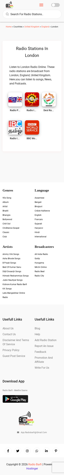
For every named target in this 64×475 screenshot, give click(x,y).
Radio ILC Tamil (32, 110)
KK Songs (7, 288)
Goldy (37, 258)
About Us (8, 328)
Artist (5, 206)
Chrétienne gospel (11, 228)
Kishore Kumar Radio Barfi (15, 284)
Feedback (40, 351)
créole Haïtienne (42, 211)
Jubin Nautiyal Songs (13, 280)
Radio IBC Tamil (15, 138)
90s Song (7, 198)
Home (8, 27)
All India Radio (41, 254)
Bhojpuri (38, 206)
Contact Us (9, 334)
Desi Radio (49, 110)
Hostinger (32, 468)
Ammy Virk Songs (11, 254)
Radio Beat (40, 271)
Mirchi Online (41, 267)
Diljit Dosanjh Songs (12, 271)
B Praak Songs (9, 263)
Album (6, 202)
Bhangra (6, 215)
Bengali (38, 202)
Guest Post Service (14, 356)
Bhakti (5, 211)
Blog (37, 328)
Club (5, 236)
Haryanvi (39, 228)
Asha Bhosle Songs (11, 258)
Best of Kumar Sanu (12, 267)
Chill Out (6, 224)
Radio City (39, 276)
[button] (41, 5)
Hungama (39, 263)
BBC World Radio (32, 138)
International (40, 236)
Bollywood (7, 219)
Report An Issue (44, 346)
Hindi (37, 232)
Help (37, 334)
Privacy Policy (11, 350)
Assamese (39, 198)
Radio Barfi (35, 464)
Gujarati (38, 224)
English (38, 215)
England (45, 27)
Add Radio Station (45, 340)
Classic (6, 232)
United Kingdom (31, 27)
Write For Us (42, 367)
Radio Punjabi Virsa (15, 110)
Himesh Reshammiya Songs (16, 276)
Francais (39, 219)
